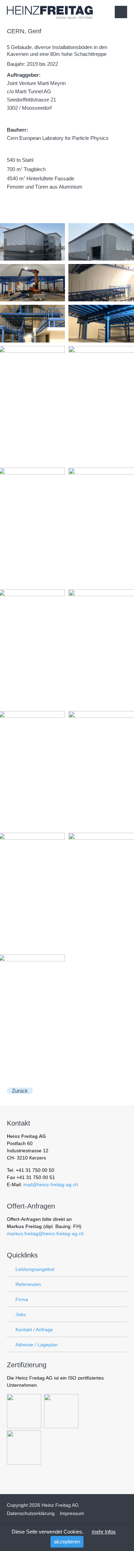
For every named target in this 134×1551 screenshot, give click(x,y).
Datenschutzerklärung (31, 1513)
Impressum (72, 1513)
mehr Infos (104, 1532)
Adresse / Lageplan (36, 1344)
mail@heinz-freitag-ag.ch (50, 1184)
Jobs (20, 1314)
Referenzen (28, 1284)
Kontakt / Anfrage (34, 1329)
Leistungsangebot (34, 1269)
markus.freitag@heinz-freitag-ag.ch (45, 1233)
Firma (21, 1299)
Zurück (20, 1091)
